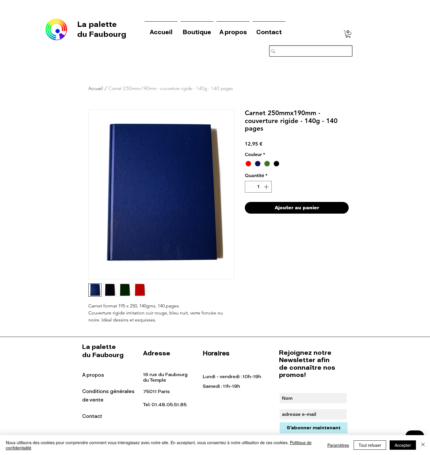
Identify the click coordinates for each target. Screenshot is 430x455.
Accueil (95, 88)
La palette (98, 24)
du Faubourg (101, 34)
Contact (92, 416)
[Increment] (267, 186)
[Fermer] (422, 445)
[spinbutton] (258, 186)
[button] (348, 34)
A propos (93, 375)
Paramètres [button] (338, 445)
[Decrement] (250, 186)
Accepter (403, 445)
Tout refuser (370, 445)
